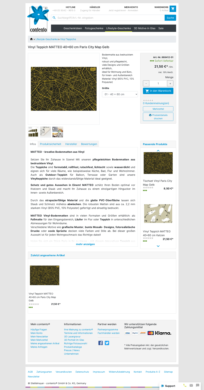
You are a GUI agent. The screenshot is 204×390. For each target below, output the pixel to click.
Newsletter (34, 376)
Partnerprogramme (108, 329)
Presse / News (72, 350)
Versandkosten (64, 371)
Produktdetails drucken (160, 117)
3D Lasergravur (72, 336)
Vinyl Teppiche (68, 39)
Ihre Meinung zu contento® (78, 329)
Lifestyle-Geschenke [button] (119, 28)
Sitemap (168, 371)
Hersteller (71, 144)
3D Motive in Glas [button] (144, 28)
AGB (30, 371)
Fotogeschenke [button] (94, 28)
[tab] (185, 385)
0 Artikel (164, 10)
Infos (33, 144)
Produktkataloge (73, 347)
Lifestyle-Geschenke (47, 39)
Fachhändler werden (109, 333)
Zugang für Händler (90, 10)
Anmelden (133, 10)
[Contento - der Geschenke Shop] (39, 19)
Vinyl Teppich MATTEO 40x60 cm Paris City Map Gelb (42, 297)
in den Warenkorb (160, 90)
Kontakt (138, 371)
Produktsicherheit (50, 144)
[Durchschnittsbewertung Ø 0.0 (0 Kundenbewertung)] (148, 100)
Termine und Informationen (78, 333)
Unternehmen (71, 353)
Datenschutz (82, 371)
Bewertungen (89, 144)
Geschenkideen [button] (73, 28)
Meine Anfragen (39, 347)
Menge (169, 77)
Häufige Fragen (39, 329)
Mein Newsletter (39, 336)
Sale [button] (161, 28)
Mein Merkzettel (39, 339)
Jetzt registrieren (117, 10)
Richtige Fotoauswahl (75, 343)
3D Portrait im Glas (74, 339)
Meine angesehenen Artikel (45, 343)
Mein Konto (37, 333)
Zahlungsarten (44, 371)
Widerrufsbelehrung (119, 371)
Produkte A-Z (153, 371)
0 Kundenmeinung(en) (156, 103)
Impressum (99, 371)
